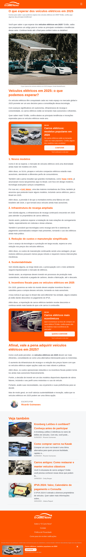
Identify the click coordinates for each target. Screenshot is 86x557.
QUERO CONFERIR (59, 334)
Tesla (64, 179)
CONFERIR (59, 148)
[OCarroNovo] (12, 4)
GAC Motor (26, 189)
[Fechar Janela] (77, 546)
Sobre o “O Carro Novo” (43, 524)
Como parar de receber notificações (43, 536)
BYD (70, 179)
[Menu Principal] (81, 4)
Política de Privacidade (43, 532)
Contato (43, 528)
